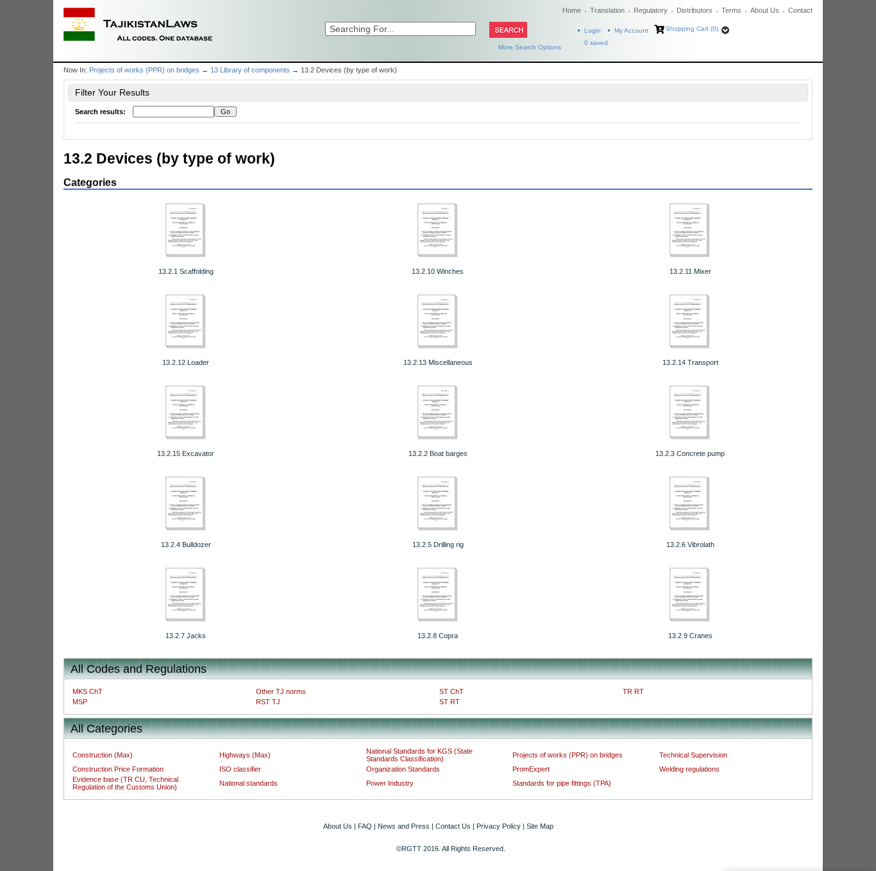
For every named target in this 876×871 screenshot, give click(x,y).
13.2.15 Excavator (185, 453)
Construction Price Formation (118, 769)
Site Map (539, 826)
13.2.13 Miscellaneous (438, 362)
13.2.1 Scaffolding (186, 271)
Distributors (694, 10)
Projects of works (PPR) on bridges (144, 70)
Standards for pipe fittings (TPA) (561, 783)
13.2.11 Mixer (690, 271)
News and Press (404, 826)
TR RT (633, 691)
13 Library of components (250, 70)
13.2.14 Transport (690, 362)
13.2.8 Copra (437, 635)
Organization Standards (403, 769)
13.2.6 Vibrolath (690, 544)
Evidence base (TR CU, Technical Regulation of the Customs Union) (125, 783)
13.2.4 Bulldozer (186, 544)
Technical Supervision (693, 755)
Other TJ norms (281, 691)
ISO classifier (240, 769)
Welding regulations (689, 769)
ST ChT (451, 691)
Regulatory (651, 10)
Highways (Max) (245, 755)
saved (596, 42)
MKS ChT (87, 691)
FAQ (365, 826)
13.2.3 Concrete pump (690, 453)
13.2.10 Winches (438, 271)
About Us (764, 10)
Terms (731, 10)
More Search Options (529, 47)
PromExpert (531, 769)
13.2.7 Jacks (185, 635)
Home (571, 10)
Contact (800, 10)
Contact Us (453, 826)
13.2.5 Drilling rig (438, 544)
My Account (631, 30)
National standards (248, 783)
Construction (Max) (102, 755)
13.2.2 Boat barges (438, 453)
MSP (79, 702)
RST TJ (268, 702)
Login (592, 30)
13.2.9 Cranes (690, 635)
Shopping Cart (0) (692, 28)
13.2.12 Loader (185, 362)
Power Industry (390, 783)
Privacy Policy (498, 826)
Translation (607, 10)
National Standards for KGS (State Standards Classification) (419, 755)
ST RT (449, 702)
